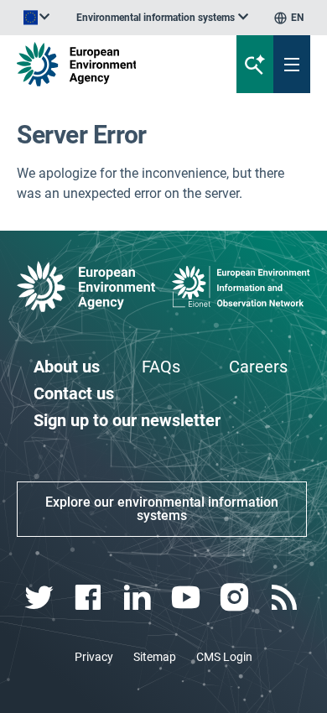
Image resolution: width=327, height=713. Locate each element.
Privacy (94, 657)
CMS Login (224, 657)
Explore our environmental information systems (161, 508)
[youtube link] (188, 597)
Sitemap (154, 657)
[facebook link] (90, 597)
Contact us (74, 393)
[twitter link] (41, 597)
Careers (258, 366)
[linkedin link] (138, 597)
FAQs (161, 366)
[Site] (110, 64)
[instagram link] (236, 597)
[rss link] (285, 597)
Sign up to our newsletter (127, 420)
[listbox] (162, 17)
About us (67, 366)
